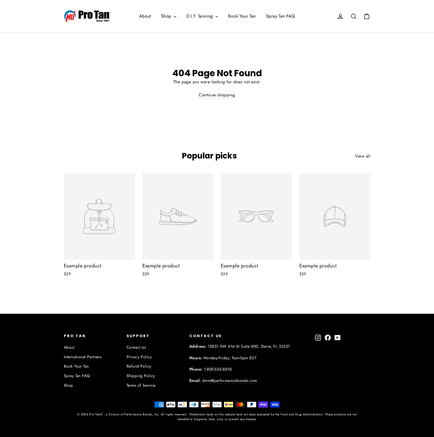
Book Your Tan (242, 16)
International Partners (82, 357)
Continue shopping (217, 95)
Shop (167, 16)
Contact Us (136, 347)
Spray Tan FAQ (280, 16)
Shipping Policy (141, 376)
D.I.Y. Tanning (200, 16)
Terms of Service (141, 385)
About (145, 16)
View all (362, 156)
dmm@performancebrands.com (229, 380)
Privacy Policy (139, 357)
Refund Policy (139, 366)
